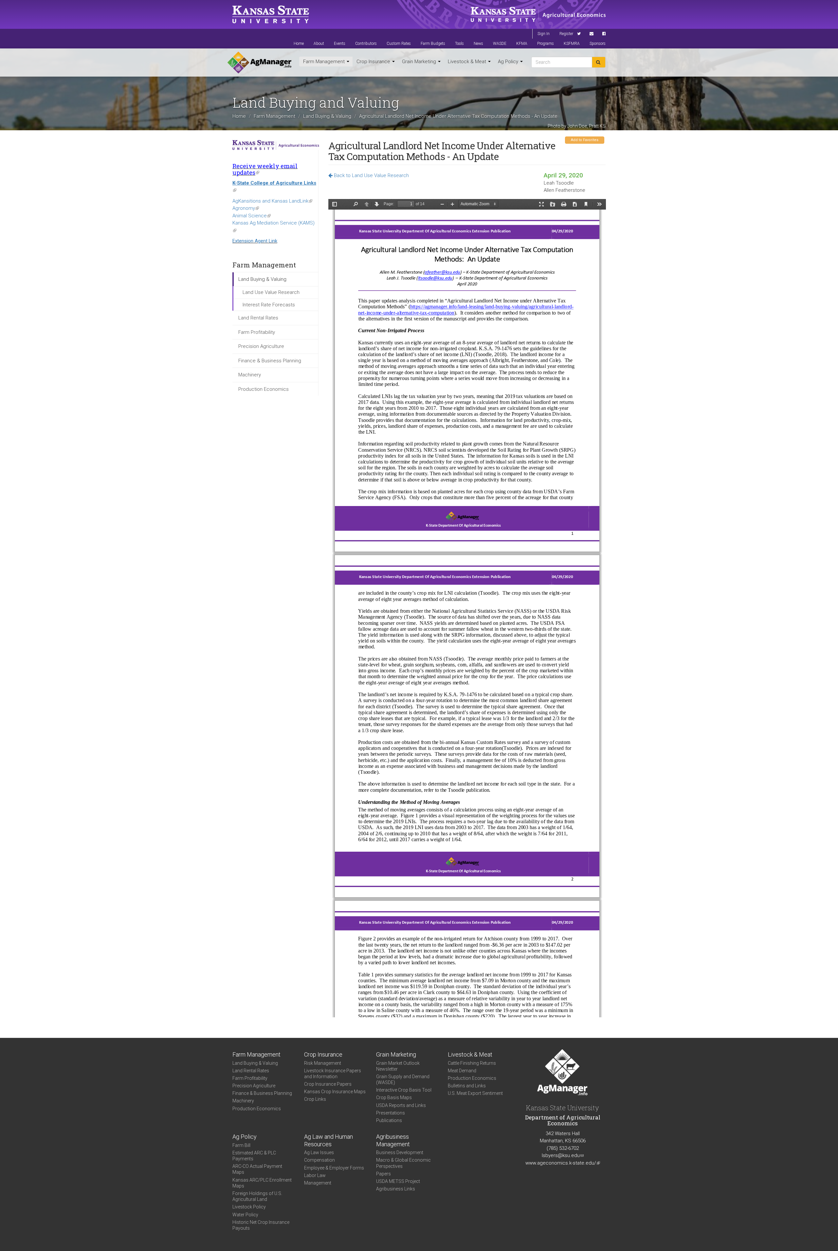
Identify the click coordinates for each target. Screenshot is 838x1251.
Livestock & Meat (467, 61)
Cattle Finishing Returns (472, 1063)
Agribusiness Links (395, 1188)
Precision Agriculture (261, 346)
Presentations (390, 1112)
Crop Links (315, 1099)
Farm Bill (241, 1145)
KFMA (521, 43)
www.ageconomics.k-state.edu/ (562, 1163)
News (478, 43)
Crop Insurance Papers (328, 1084)
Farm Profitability (256, 332)
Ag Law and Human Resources (328, 1140)
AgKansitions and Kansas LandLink (272, 201)
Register (566, 33)
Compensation (319, 1160)
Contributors (366, 43)
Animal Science (251, 216)
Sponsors (598, 43)
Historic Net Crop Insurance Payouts (260, 1225)
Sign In (543, 33)
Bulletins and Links (467, 1085)
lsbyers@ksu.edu (563, 1155)
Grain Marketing (419, 61)
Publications (389, 1120)
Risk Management (322, 1063)
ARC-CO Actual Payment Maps (257, 1169)
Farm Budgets (433, 43)
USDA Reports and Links (401, 1105)
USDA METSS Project (398, 1181)
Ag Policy (508, 61)
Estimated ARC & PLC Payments (254, 1155)
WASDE (499, 43)
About (319, 43)
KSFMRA (572, 43)
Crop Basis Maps (394, 1097)
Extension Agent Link (254, 241)
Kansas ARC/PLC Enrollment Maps (262, 1182)
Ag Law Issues (319, 1152)
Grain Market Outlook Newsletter (398, 1066)
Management (317, 1183)
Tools (459, 43)
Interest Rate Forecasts (269, 305)
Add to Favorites (584, 140)
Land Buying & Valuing (327, 116)
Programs (545, 43)
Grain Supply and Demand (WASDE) (402, 1079)
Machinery (249, 375)
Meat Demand (462, 1070)
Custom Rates (399, 43)
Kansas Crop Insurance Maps (335, 1091)
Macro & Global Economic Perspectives (403, 1163)
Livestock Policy (249, 1206)
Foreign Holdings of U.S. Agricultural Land (257, 1196)
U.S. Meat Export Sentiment (475, 1093)
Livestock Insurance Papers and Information (332, 1073)
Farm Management (324, 61)
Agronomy (245, 208)
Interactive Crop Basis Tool (403, 1090)
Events (339, 43)
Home (299, 43)
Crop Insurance (374, 61)
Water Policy (245, 1214)
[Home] (259, 62)
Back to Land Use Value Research (371, 175)
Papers (383, 1173)
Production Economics (263, 389)
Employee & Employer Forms (334, 1167)
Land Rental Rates (258, 318)
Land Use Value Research (271, 292)
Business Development (399, 1152)
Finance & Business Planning (269, 361)
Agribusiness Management (393, 1140)
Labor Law (315, 1175)
